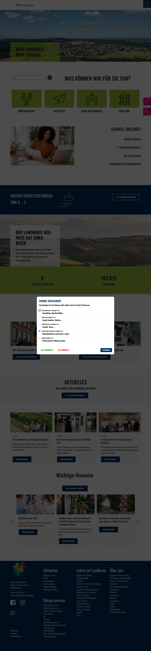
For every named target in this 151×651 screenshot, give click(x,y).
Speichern (106, 350)
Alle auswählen (47, 350)
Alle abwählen (63, 350)
